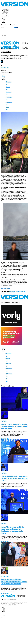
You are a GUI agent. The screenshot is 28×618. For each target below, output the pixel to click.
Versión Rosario (5, 67)
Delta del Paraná (20, 291)
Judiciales (5, 10)
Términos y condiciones (9, 599)
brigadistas (12, 291)
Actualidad (6, 9)
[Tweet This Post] (15, 76)
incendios (6, 292)
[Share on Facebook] (15, 75)
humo (2, 292)
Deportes (5, 13)
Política (5, 12)
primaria (12, 292)
